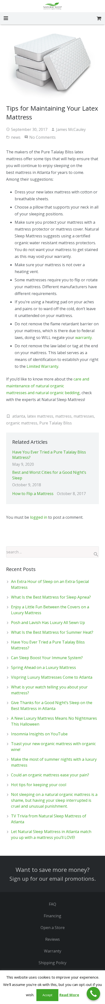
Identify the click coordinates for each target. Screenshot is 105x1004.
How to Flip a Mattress (32, 493)
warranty (83, 337)
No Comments (42, 137)
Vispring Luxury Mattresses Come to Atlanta (51, 677)
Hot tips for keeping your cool (38, 784)
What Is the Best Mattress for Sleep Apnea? (51, 597)
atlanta (18, 416)
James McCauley (71, 129)
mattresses (84, 416)
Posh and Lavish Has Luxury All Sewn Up (48, 622)
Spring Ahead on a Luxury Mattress (43, 667)
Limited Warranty (42, 366)
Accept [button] (47, 995)
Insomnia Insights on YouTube (39, 734)
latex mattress (40, 416)
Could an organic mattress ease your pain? (50, 775)
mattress (63, 416)
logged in (38, 517)
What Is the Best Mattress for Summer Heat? (52, 632)
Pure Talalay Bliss (55, 423)
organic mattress (21, 423)
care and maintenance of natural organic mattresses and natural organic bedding (47, 385)
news (16, 137)
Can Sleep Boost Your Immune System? (47, 657)
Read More (69, 994)
